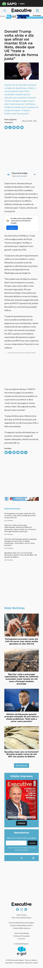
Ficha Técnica (21, 915)
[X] (10, 127)
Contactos (21, 939)
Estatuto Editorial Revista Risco (21, 925)
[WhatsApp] (18, 127)
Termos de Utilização (21, 933)
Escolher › (12, 228)
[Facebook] (6, 127)
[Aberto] (37, 10)
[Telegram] (26, 452)
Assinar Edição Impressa (21, 928)
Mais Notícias (21, 765)
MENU (22, 4)
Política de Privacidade (22, 936)
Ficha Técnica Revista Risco (21, 918)
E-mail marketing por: (21, 944)
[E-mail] (22, 127)
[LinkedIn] (14, 127)
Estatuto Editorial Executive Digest (21, 923)
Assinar (21, 823)
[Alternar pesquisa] (5, 10)
